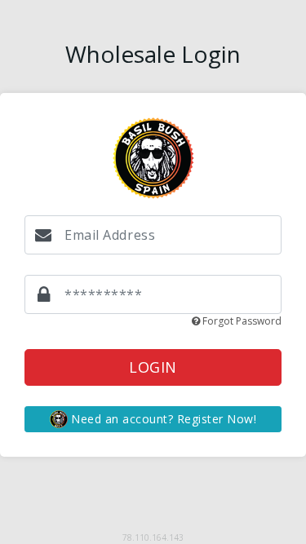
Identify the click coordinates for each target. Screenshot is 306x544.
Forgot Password (241, 321)
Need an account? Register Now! (162, 419)
